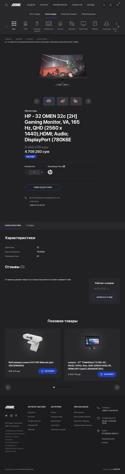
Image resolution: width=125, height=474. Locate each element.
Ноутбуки (55, 425)
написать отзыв (104, 297)
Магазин (19, 39)
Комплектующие (69, 14)
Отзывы (30, 225)
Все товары (35, 14)
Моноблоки (56, 421)
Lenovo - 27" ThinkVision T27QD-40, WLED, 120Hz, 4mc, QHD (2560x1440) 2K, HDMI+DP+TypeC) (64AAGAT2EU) (89, 365)
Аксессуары (42, 39)
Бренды (90, 5)
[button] (118, 26)
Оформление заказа (83, 425)
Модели (31, 5)
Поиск (53, 412)
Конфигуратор (60, 5)
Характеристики (13, 225)
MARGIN (117, 469)
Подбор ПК (77, 5)
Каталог (44, 5)
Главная (8, 39)
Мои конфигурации (82, 416)
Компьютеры (56, 416)
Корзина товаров (81, 421)
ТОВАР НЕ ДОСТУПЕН (42, 187)
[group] (14, 25)
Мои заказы (79, 412)
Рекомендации (88, 14)
